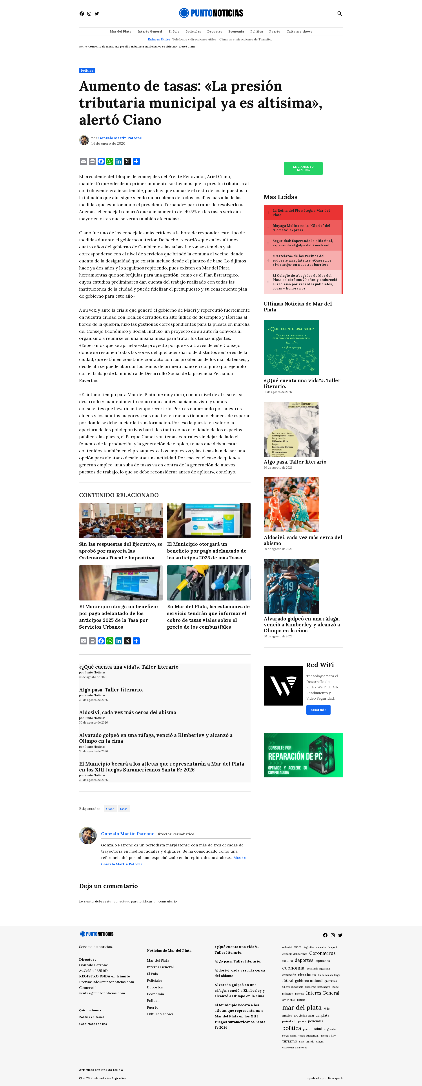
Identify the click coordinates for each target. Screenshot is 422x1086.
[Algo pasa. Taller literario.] (291, 429)
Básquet (332, 947)
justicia (301, 999)
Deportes (214, 31)
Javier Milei (288, 999)
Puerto (274, 31)
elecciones (307, 974)
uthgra (320, 1041)
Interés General (150, 31)
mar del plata (302, 1007)
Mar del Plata (120, 31)
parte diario (289, 1021)
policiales (316, 1021)
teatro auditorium (308, 1035)
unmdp (310, 1041)
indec (335, 986)
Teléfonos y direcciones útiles (194, 39)
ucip (301, 1041)
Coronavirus (322, 953)
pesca (302, 1021)
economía (293, 968)
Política (256, 31)
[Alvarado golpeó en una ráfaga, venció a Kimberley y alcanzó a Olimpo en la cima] (291, 586)
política (291, 1027)
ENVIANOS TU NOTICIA (303, 168)
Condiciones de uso (93, 1024)
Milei (327, 1009)
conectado (122, 901)
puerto (307, 1029)
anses (298, 947)
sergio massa (289, 1035)
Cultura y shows (299, 31)
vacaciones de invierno (294, 1047)
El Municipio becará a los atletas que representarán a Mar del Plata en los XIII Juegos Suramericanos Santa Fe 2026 (161, 766)
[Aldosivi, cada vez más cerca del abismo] (291, 505)
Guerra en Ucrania (292, 986)
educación (289, 975)
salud (317, 1028)
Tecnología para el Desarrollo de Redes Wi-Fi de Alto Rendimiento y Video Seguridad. (322, 687)
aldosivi (287, 947)
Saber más (318, 710)
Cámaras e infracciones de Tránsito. (245, 39)
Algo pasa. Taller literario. (111, 689)
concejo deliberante (294, 953)
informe (299, 993)
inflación (287, 993)
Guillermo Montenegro (317, 986)
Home (83, 46)
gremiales (330, 980)
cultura (287, 961)
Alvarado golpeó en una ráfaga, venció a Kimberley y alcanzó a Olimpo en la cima (156, 738)
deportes (304, 960)
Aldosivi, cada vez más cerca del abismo (127, 712)
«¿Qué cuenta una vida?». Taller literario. (129, 667)
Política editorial (91, 1017)
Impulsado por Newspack (324, 1078)
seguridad (330, 1029)
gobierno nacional (308, 981)
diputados (322, 961)
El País (174, 31)
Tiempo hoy (328, 1035)
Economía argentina (318, 968)
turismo (289, 1041)
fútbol (287, 980)
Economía (236, 31)
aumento (321, 947)
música (287, 1015)
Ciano (110, 809)
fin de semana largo (329, 975)
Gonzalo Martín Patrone (120, 138)
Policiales (193, 31)
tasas (123, 809)
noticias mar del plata (311, 1015)
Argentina (309, 947)
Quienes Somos (90, 1010)
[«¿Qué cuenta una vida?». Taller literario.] (291, 348)
